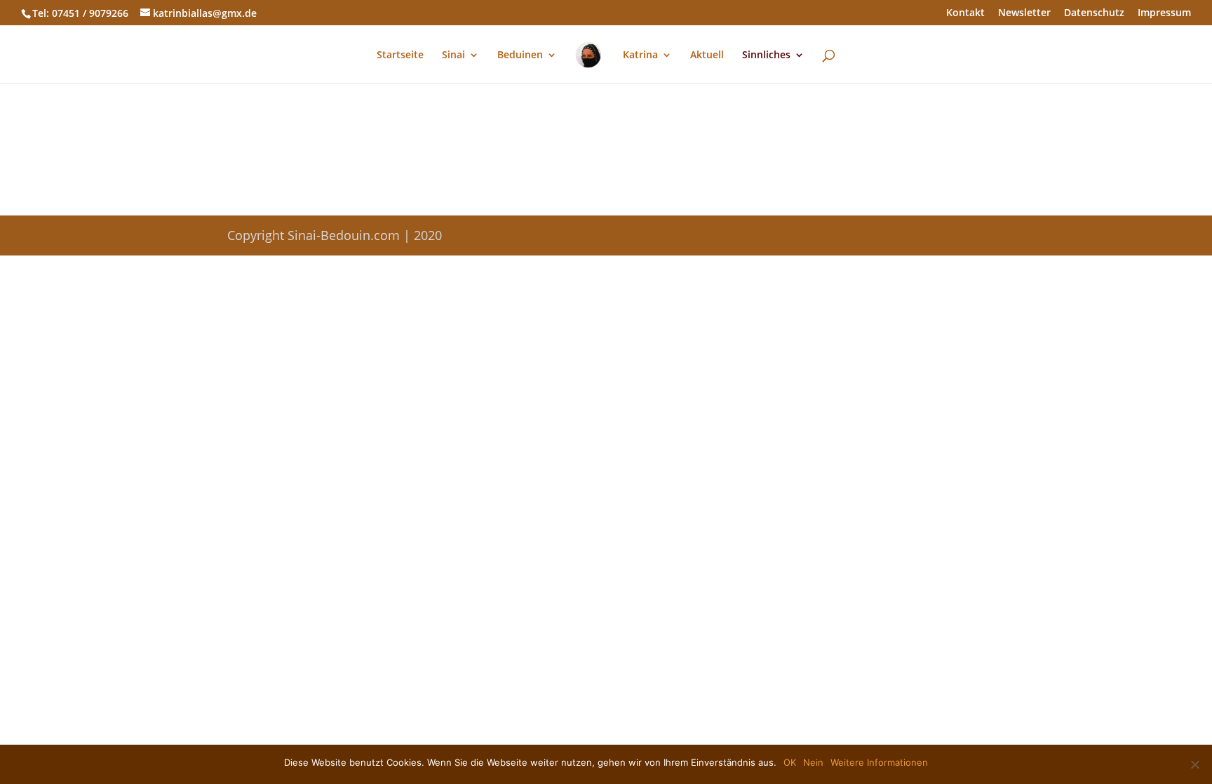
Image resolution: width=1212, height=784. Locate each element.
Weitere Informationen (879, 762)
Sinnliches (766, 55)
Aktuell (707, 55)
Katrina (640, 55)
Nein (813, 762)
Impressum (1164, 13)
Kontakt (965, 13)
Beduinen (520, 55)
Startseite (400, 55)
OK (789, 762)
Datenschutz (1094, 13)
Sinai (453, 55)
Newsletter (1024, 13)
